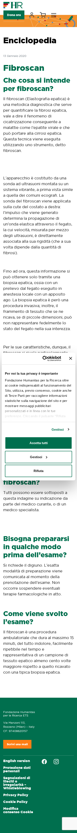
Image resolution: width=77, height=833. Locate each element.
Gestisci (58, 429)
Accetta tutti (39, 443)
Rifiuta (38, 471)
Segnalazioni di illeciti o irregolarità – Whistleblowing (17, 783)
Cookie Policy (15, 802)
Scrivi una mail (17, 744)
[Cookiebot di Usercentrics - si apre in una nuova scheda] (45, 358)
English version (16, 761)
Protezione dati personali (17, 769)
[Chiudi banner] (70, 358)
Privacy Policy (15, 795)
